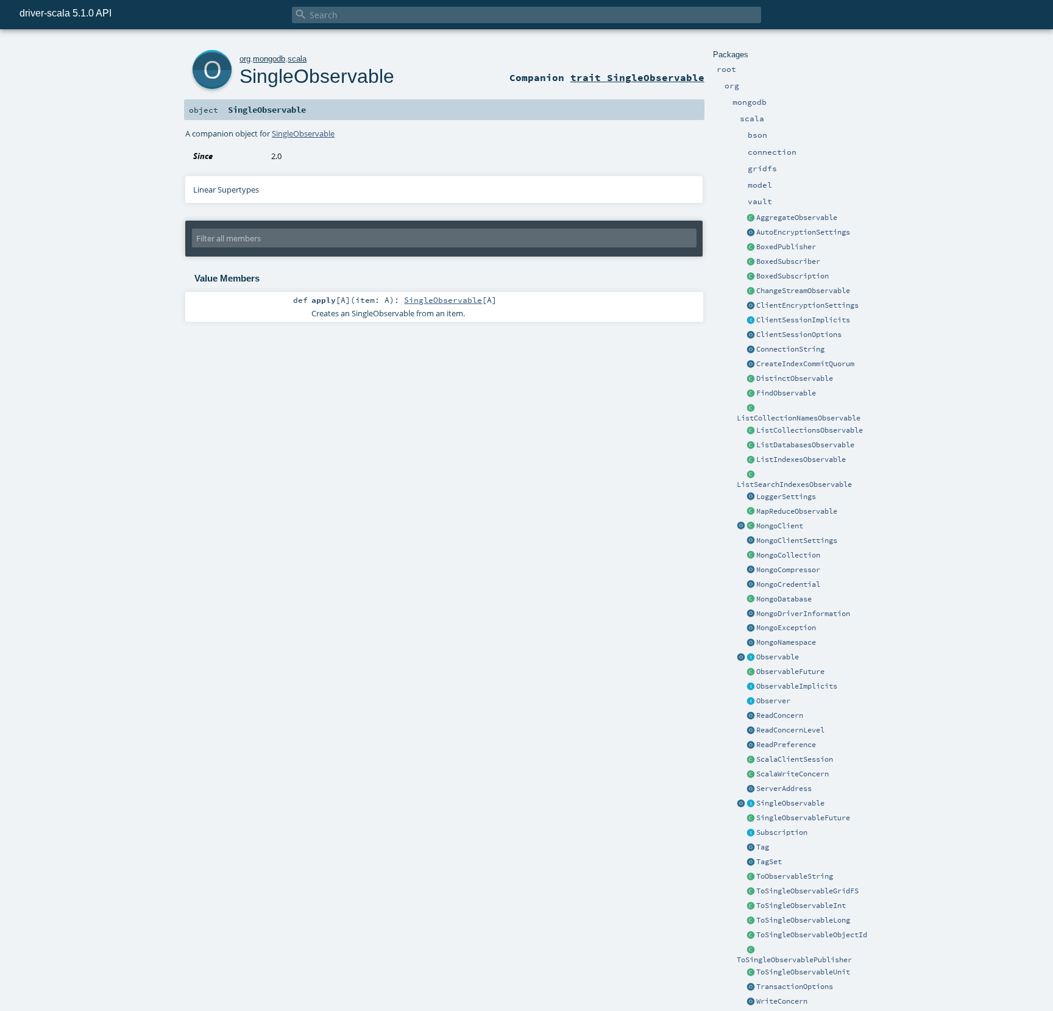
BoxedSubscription (792, 276)
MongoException (786, 627)
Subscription (781, 832)
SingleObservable (790, 803)
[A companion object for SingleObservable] (741, 804)
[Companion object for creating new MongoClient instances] (741, 526)
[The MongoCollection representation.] (751, 556)
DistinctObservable (794, 378)
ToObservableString (794, 876)
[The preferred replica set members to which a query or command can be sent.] (751, 745)
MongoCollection (788, 555)
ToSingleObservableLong (803, 920)
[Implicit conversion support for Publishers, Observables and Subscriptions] (751, 687)
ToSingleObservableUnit (803, 972)
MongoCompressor (788, 570)
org (244, 58)
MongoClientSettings (796, 540)
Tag (762, 847)
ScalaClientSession (794, 759)
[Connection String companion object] (751, 350)
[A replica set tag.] (751, 848)
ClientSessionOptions (799, 334)
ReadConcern (779, 715)
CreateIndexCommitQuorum (805, 364)
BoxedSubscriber (788, 261)
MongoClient (779, 526)
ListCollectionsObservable (809, 430)
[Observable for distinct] (751, 379)
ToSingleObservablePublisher (794, 960)
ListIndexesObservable (801, 459)
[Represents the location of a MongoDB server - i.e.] (751, 789)
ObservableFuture (790, 671)
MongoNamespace (786, 642)
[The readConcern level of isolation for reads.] (751, 731)
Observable (777, 657)
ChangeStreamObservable (803, 290)
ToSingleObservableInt (801, 905)
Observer (773, 701)
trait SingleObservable (637, 77)
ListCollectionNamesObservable (798, 418)
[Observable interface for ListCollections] (751, 431)
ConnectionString (790, 349)
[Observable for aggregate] (751, 218)
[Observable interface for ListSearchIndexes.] (751, 475)
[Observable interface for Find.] (751, 394)
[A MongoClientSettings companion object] (751, 541)
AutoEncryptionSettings (803, 232)
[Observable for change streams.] (751, 291)
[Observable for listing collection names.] (751, 408)
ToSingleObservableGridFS (807, 891)
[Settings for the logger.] (751, 497)
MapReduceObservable (796, 511)
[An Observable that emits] (751, 972)
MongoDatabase (784, 599)
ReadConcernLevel (790, 730)
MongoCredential (788, 584)
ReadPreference (786, 744)
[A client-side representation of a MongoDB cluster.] (751, 526)
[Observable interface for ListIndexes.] (751, 460)
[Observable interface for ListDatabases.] (751, 445)
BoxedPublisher (786, 247)
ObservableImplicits (796, 686)
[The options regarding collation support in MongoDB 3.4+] (751, 614)
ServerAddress (784, 788)
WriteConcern (781, 1001)
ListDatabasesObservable (805, 445)
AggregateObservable (796, 217)
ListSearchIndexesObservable (794, 484)
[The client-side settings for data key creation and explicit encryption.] (751, 306)
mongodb (269, 58)
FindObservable (786, 393)
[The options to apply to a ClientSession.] (751, 335)
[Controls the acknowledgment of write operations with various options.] (751, 1002)
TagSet (769, 861)
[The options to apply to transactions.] (751, 987)
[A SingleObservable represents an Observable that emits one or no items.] (751, 804)
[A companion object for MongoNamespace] (751, 643)
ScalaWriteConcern (792, 774)
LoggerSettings (786, 496)
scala (297, 58)
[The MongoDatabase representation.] (751, 600)
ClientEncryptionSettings (807, 305)
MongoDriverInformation (803, 613)
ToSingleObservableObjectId (811, 935)
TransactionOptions (794, 986)
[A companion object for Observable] (741, 657)
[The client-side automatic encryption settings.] (751, 233)
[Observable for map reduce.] (751, 512)
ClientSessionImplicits (803, 320)
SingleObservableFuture (803, 818)
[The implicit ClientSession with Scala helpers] (751, 760)
